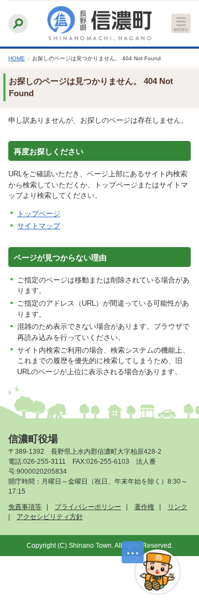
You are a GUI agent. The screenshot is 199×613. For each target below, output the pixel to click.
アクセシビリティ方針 (50, 517)
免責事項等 (24, 507)
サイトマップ (38, 226)
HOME (16, 58)
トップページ (38, 213)
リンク (177, 507)
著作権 (144, 507)
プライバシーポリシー (88, 507)
